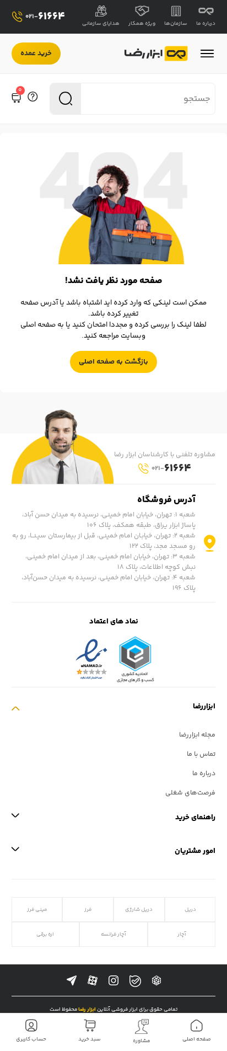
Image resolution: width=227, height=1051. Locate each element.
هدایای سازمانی (101, 23)
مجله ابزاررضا (197, 735)
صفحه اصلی (196, 1039)
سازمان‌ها (175, 23)
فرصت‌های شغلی (190, 793)
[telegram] (72, 981)
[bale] (135, 981)
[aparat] (93, 981)
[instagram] (113, 981)
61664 (45, 16)
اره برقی (45, 934)
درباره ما (205, 23)
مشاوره (141, 1041)
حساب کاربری (31, 1039)
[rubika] (156, 981)
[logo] (156, 54)
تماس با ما (201, 754)
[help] (32, 99)
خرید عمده (36, 53)
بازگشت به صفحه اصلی (113, 361)
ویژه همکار (141, 23)
